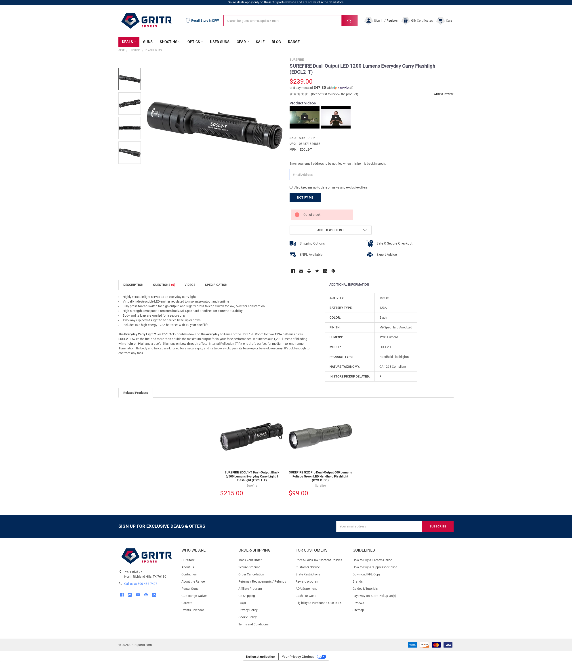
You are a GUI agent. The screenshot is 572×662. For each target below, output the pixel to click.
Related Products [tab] (135, 392)
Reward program (307, 581)
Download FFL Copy (367, 574)
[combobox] (290, 20)
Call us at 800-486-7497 (140, 583)
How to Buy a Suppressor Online (375, 567)
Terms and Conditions (263, 624)
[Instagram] (129, 594)
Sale (260, 42)
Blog (276, 42)
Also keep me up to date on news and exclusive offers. (331, 187)
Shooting (168, 42)
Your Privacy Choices (298, 656)
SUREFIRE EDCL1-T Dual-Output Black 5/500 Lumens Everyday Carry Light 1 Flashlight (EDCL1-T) (252, 476)
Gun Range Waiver (194, 596)
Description (133, 284)
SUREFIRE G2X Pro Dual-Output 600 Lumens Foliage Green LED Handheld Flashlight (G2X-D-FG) (320, 476)
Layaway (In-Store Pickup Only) (374, 596)
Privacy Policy (263, 610)
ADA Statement (306, 588)
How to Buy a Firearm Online (372, 560)
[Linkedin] (325, 271)
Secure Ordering (249, 567)
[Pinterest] (333, 271)
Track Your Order (250, 560)
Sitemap (358, 610)
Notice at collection (260, 656)
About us (187, 567)
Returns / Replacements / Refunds (262, 581)
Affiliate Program (250, 588)
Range (294, 42)
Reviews (358, 603)
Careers (186, 603)
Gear (241, 42)
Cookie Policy (263, 617)
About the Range (193, 581)
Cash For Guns (306, 596)
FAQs (242, 603)
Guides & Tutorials (365, 588)
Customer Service (308, 567)
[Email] (301, 271)
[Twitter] (317, 271)
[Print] (309, 271)
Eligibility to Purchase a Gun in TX (319, 603)
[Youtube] (138, 594)
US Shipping (246, 596)
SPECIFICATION (216, 284)
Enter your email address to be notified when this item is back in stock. (338, 163)
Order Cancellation (251, 574)
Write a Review (443, 94)
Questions (164, 284)
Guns (148, 42)
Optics (193, 42)
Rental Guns (189, 588)
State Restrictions (308, 574)
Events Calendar (192, 610)
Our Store (188, 560)
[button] (321, 87)
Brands (358, 581)
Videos (190, 284)
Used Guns (219, 42)
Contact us (189, 574)
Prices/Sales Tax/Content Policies (319, 560)
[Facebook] (293, 271)
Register (392, 20)
